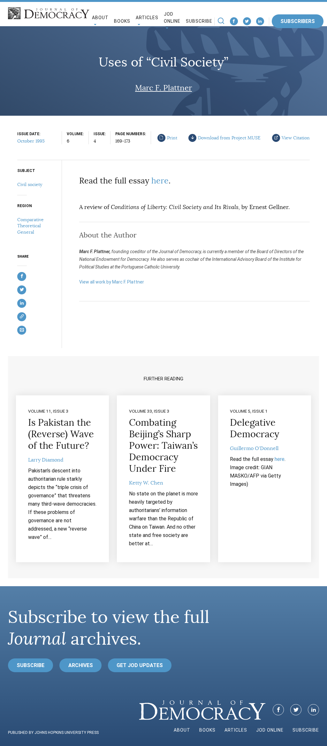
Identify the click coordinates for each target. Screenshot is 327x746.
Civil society (29, 184)
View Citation (296, 138)
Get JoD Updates (140, 665)
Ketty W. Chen (146, 483)
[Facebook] (234, 21)
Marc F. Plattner (163, 88)
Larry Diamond (46, 460)
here (160, 181)
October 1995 (31, 141)
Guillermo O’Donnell (254, 448)
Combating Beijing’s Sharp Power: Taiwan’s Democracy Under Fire (163, 445)
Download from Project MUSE (229, 138)
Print (172, 138)
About (182, 730)
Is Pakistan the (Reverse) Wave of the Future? (61, 434)
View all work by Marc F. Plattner (111, 281)
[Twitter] (247, 21)
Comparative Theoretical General (30, 226)
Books (122, 21)
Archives (80, 665)
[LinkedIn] (260, 21)
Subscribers (297, 21)
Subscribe (199, 21)
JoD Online (172, 18)
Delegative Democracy (254, 428)
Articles (235, 730)
